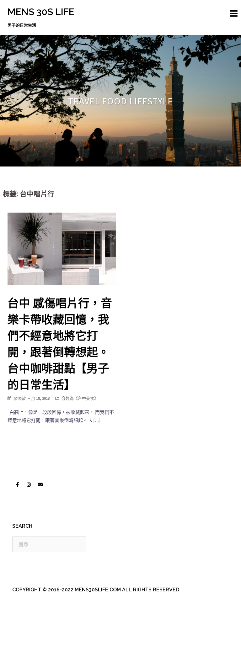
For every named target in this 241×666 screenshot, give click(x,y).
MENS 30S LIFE (41, 11)
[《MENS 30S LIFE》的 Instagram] (29, 485)
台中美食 (86, 398)
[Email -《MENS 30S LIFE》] (40, 485)
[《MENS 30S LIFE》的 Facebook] (17, 485)
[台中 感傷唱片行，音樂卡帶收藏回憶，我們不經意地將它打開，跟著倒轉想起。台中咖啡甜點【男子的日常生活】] (62, 248)
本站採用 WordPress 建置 (33, 656)
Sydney (142, 656)
